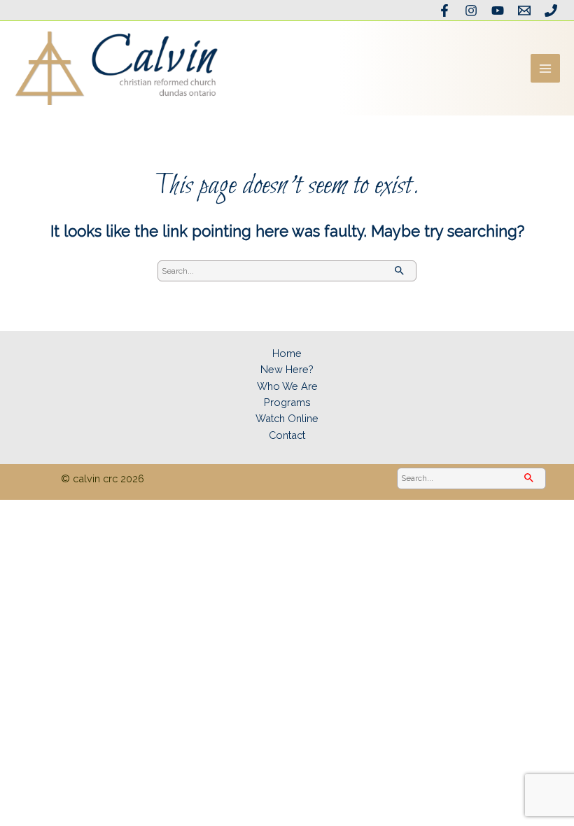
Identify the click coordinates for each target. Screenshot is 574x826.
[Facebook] (444, 10)
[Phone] (551, 10)
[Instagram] (471, 10)
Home (287, 353)
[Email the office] (524, 10)
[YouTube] (498, 10)
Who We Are (287, 386)
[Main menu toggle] (545, 68)
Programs (287, 402)
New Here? (287, 369)
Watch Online (286, 418)
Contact (287, 435)
